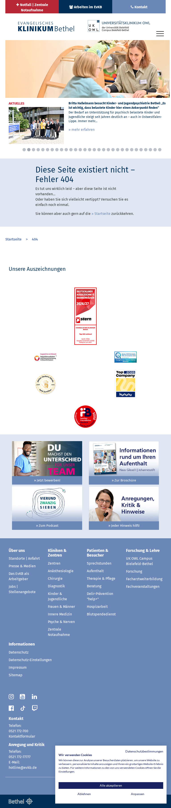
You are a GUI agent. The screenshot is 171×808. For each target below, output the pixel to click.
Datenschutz (18, 652)
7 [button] (52, 149)
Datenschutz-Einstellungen (30, 660)
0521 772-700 (18, 731)
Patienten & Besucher (97, 553)
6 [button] (47, 149)
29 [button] (155, 149)
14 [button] (85, 149)
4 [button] (38, 149)
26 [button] (141, 149)
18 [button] (103, 149)
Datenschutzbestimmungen (144, 751)
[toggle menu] (160, 33)
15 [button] (89, 149)
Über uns (17, 550)
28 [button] (150, 149)
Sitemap (15, 675)
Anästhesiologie (60, 571)
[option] (87, 93)
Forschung (134, 571)
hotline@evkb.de (23, 767)
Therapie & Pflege (101, 578)
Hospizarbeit (97, 606)
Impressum (18, 667)
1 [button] (24, 149)
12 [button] (75, 149)
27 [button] (145, 149)
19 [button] (108, 149)
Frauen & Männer (61, 606)
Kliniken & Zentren (57, 553)
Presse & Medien (22, 566)
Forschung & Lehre (143, 550)
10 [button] (66, 149)
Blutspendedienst (101, 614)
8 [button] (57, 149)
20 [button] (113, 149)
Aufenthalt (95, 571)
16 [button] (94, 149)
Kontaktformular (22, 736)
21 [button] (117, 149)
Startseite (102, 214)
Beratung (94, 586)
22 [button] (122, 149)
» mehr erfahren (82, 129)
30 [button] (159, 149)
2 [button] (29, 149)
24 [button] (131, 149)
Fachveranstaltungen (142, 586)
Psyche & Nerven (61, 622)
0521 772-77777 (20, 757)
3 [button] (33, 149)
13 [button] (80, 149)
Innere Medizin (60, 614)
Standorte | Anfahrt (24, 558)
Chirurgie (55, 578)
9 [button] (61, 149)
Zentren (54, 563)
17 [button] (99, 149)
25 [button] (136, 149)
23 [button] (127, 149)
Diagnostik (56, 586)
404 (35, 239)
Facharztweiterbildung (144, 579)
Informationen (22, 644)
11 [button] (71, 149)
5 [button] (43, 149)
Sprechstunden (99, 563)
